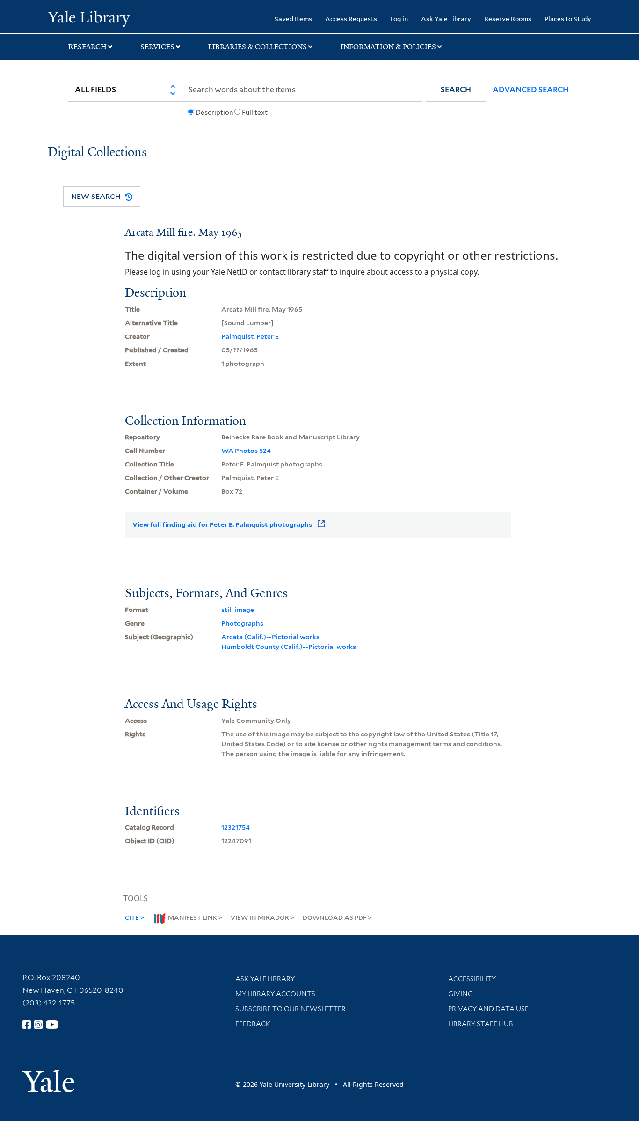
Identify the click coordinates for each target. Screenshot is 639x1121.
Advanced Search (531, 89)
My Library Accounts (275, 993)
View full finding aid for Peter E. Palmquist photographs (222, 524)
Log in (399, 18)
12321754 (235, 827)
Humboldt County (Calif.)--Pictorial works (288, 646)
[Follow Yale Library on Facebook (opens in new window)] (26, 1024)
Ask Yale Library (446, 18)
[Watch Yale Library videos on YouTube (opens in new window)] (52, 1024)
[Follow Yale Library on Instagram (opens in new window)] (38, 1024)
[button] (456, 90)
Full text (255, 112)
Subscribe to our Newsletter (290, 1008)
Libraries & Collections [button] (257, 46)
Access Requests (351, 18)
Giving (460, 993)
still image (237, 609)
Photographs (242, 623)
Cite (132, 917)
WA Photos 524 (246, 450)
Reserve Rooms (507, 18)
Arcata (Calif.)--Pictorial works (270, 637)
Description (214, 112)
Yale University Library (88, 17)
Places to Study (568, 18)
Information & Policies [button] (388, 46)
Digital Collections (97, 153)
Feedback (252, 1023)
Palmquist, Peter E (250, 336)
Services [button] (157, 46)
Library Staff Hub (480, 1023)
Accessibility (472, 979)
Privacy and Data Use (488, 1008)
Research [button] (87, 46)
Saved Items (293, 18)
